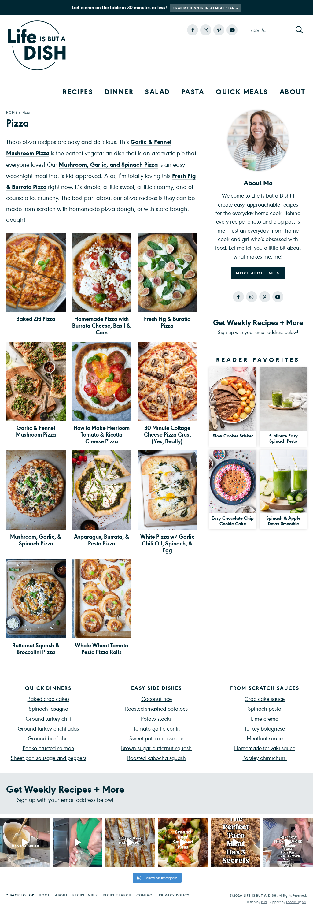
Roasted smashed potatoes (156, 708)
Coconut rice (156, 698)
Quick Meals (242, 91)
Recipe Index (85, 895)
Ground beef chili (48, 738)
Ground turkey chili (48, 718)
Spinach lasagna (48, 708)
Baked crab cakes (48, 698)
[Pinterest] (218, 29)
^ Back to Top (20, 895)
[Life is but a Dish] (36, 46)
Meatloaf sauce (265, 738)
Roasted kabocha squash (156, 757)
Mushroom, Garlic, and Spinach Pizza (108, 164)
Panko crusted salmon (48, 748)
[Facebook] (192, 29)
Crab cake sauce (265, 698)
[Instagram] (205, 29)
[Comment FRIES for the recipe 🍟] (130, 842)
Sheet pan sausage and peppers (48, 757)
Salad (157, 91)
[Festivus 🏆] (288, 842)
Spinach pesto (264, 708)
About (292, 91)
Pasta (193, 91)
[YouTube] (232, 29)
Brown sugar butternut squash (156, 748)
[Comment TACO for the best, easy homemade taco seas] (235, 842)
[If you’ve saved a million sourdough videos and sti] (77, 842)
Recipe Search (117, 895)
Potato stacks (156, 718)
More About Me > (258, 273)
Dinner (119, 91)
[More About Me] (258, 140)
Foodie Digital (296, 901)
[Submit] (299, 30)
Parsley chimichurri (264, 757)
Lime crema (264, 718)
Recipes (78, 91)
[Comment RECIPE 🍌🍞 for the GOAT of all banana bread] (25, 842)
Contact (145, 895)
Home (12, 112)
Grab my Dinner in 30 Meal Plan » (205, 8)
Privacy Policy (174, 895)
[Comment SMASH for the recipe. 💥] (183, 842)
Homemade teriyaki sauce (264, 748)
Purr (264, 901)
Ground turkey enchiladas (48, 728)
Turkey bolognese (264, 728)
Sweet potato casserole (156, 738)
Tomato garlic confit (156, 728)
